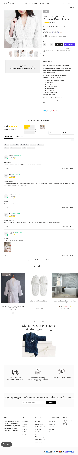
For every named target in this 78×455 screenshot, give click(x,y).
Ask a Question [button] (55, 132)
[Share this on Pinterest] (53, 110)
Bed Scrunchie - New (40, 426)
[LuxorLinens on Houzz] (66, 423)
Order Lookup (52, 421)
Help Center (51, 429)
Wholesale (51, 431)
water (6, 148)
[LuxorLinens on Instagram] (63, 423)
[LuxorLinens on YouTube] (69, 421)
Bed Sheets (24, 429)
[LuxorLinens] (14, 3)
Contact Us (51, 426)
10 (49, 260)
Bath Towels (25, 421)
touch (18, 148)
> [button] (52, 260)
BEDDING (34, 3)
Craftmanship (38, 442)
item (12, 148)
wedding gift (14, 144)
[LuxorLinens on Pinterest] (72, 421)
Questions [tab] (17, 136)
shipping (40, 144)
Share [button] (7, 168)
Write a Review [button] (69, 132)
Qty (44, 41)
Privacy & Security (39, 437)
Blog (36, 434)
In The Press (38, 429)
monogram (31, 148)
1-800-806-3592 (39, 424)
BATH (27, 3)
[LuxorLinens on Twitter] (63, 421)
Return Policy (52, 424)
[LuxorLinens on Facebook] (66, 421)
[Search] (64, 3)
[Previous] (6, 53)
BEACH (42, 3)
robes (6, 144)
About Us (37, 421)
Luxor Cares (38, 431)
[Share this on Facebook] (49, 110)
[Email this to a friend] (57, 110)
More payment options (68, 49)
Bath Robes (24, 424)
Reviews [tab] (7, 136)
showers (33, 144)
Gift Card (24, 434)
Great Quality (24, 144)
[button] (71, 168)
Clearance (49, 3)
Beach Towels (25, 426)
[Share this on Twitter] (45, 110)
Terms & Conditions (40, 439)
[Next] (40, 53)
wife (24, 148)
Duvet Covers (25, 431)
